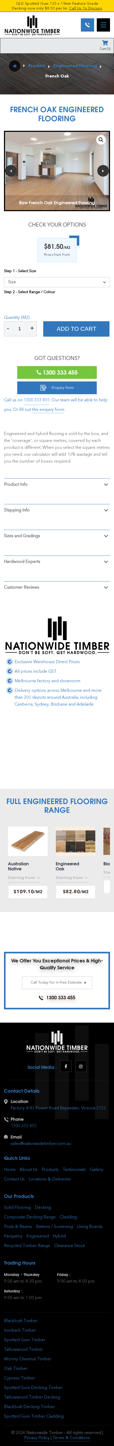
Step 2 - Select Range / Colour (29, 292)
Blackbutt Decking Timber (29, 1407)
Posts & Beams (18, 1227)
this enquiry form (48, 410)
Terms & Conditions (71, 1438)
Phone (17, 1119)
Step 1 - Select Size (20, 271)
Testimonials (74, 1170)
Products (50, 1170)
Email (16, 1137)
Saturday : (13, 1291)
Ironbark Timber (20, 1330)
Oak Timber (16, 1369)
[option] (57, 171)
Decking (43, 1208)
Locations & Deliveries (50, 1179)
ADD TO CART (76, 328)
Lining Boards (90, 1227)
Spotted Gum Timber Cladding (34, 1416)
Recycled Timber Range (27, 1246)
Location (19, 1101)
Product (36, 66)
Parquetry (13, 1236)
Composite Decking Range (30, 1217)
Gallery (96, 1170)
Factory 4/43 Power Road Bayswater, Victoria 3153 (58, 1108)
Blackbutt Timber (21, 1321)
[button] (101, 140)
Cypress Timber (19, 1378)
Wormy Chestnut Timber (27, 1359)
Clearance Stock (69, 1246)
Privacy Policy (37, 1438)
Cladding (68, 1217)
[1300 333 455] (87, 25)
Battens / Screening (54, 1227)
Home (10, 1170)
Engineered (38, 1236)
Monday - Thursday (22, 1274)
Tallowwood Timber (23, 1350)
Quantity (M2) (17, 318)
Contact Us (14, 1179)
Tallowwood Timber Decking (32, 1397)
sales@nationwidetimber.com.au (41, 1144)
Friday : (64, 1274)
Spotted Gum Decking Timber (33, 1388)
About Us (29, 1170)
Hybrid (59, 1236)
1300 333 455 (59, 372)
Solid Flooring (17, 1208)
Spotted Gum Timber (24, 1340)
